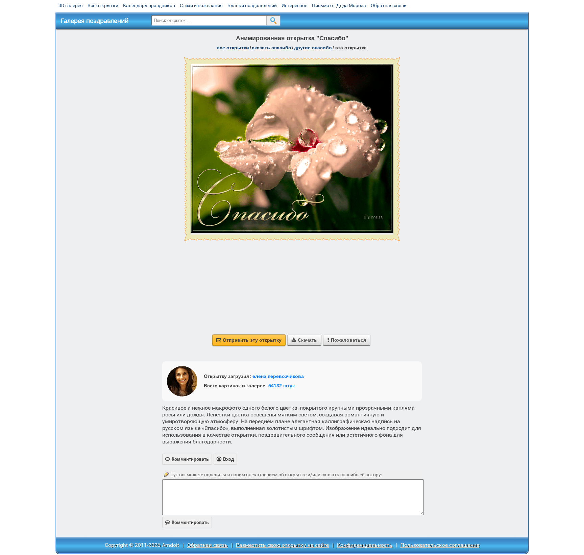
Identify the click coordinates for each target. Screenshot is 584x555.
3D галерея (70, 5)
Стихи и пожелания (201, 5)
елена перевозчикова (278, 376)
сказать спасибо (271, 47)
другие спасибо (313, 47)
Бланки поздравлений (252, 5)
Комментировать (187, 522)
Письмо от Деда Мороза (339, 5)
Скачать (304, 340)
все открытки (233, 47)
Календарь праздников (149, 5)
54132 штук (281, 385)
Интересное (294, 5)
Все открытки (103, 5)
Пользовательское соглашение (439, 545)
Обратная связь (389, 5)
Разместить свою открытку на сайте (282, 545)
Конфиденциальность (364, 545)
